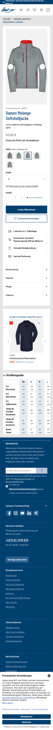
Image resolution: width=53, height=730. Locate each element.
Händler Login (13, 627)
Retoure (10, 593)
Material (9, 278)
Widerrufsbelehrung (16, 666)
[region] (26, 67)
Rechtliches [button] (12, 656)
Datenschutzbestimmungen (23, 489)
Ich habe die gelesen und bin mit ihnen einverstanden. (26, 488)
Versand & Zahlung (15, 588)
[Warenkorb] (48, 10)
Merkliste (10, 606)
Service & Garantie (15, 584)
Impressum (11, 670)
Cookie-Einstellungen (16, 661)
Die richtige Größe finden (18, 597)
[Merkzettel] (34, 10)
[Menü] (21, 10)
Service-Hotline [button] (14, 525)
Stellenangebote (14, 641)
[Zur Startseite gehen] (8, 10)
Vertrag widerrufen (17, 559)
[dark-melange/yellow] (10, 165)
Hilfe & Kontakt (13, 579)
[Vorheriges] (10, 66)
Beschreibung (12, 269)
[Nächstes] (42, 66)
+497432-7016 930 (17, 540)
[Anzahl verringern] (8, 197)
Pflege (9, 286)
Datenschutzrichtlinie (22, 479)
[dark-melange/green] (19, 156)
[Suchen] (27, 10)
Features (10, 295)
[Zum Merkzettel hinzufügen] (39, 323)
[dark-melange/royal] (37, 156)
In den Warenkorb (26, 209)
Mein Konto (11, 602)
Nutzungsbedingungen (15, 481)
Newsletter (11, 575)
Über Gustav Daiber (15, 632)
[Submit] (41, 471)
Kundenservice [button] (14, 570)
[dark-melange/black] (10, 156)
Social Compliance (15, 636)
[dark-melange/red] (28, 156)
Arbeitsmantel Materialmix (22, 358)
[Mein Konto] (41, 10)
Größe (8, 172)
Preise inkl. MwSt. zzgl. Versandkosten (22, 140)
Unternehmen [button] (13, 622)
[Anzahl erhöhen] (22, 197)
